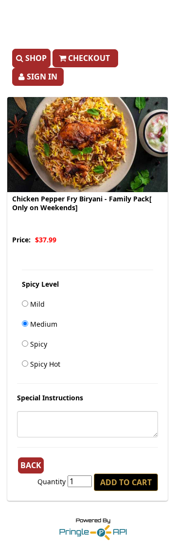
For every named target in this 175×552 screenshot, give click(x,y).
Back (30, 465)
